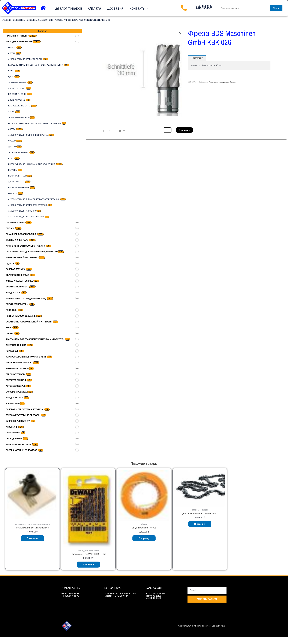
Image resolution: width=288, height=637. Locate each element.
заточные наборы (17, 82)
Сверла (11, 129)
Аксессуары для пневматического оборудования (34, 199)
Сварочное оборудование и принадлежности (31, 252)
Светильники (13, 433)
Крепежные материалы (19, 363)
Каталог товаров (68, 8)
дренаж (10, 228)
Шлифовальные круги (19, 106)
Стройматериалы (15, 374)
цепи (11, 77)
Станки (9, 333)
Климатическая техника (19, 281)
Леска (11, 112)
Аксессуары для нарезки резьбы (25, 59)
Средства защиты (16, 380)
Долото (12, 147)
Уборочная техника (17, 368)
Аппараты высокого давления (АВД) (26, 298)
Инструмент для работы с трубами (25, 246)
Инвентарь (12, 427)
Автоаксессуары (15, 386)
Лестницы (11, 310)
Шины (11, 71)
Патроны (12, 170)
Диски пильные (16, 182)
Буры (11, 158)
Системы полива (15, 222)
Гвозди (11, 47)
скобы (11, 53)
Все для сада (13, 292)
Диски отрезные (16, 88)
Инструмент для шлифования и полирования (31, 164)
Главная (6, 19)
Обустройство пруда (17, 275)
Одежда (10, 263)
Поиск (276, 8)
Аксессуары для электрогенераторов (27, 205)
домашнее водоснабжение (21, 234)
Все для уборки (14, 398)
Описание (197, 58)
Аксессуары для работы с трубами (26, 217)
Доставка (115, 8)
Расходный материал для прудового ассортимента (34, 123)
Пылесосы (12, 351)
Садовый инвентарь (17, 240)
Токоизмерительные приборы (23, 415)
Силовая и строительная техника (25, 409)
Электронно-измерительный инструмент (29, 322)
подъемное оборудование (21, 316)
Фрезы (59, 19)
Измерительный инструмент (22, 257)
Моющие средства (16, 392)
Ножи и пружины (17, 94)
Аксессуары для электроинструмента (28, 135)
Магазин (18, 19)
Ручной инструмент (17, 36)
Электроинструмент (17, 287)
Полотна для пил (17, 176)
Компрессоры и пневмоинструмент (26, 357)
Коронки (12, 193)
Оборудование (14, 438)
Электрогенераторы (17, 304)
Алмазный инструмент (18, 444)
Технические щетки (18, 153)
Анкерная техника (16, 345)
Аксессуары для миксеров (22, 211)
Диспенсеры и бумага (18, 421)
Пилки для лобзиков (18, 188)
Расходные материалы (39, 19)
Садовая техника (15, 269)
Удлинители (12, 403)
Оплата (94, 8)
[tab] (197, 58)
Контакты (137, 8)
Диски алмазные (16, 100)
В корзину (184, 130)
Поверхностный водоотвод (21, 450)
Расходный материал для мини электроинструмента (35, 65)
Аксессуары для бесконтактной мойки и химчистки (35, 339)
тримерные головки (18, 117)
